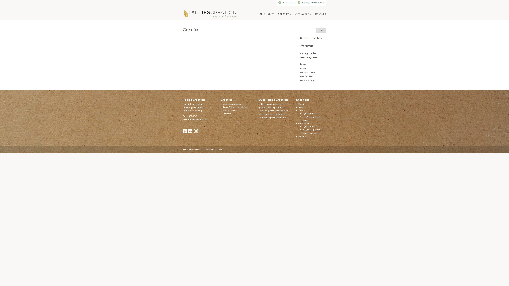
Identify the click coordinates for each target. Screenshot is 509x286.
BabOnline (220, 149)
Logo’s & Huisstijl (309, 113)
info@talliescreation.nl (194, 119)
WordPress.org (307, 80)
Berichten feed (307, 72)
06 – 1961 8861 (190, 116)
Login (303, 68)
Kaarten (305, 120)
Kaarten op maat (309, 133)
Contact (320, 14)
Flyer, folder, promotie (312, 117)
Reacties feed (306, 76)
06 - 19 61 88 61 (288, 3)
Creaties (283, 14)
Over (271, 14)
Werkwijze (302, 14)
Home (261, 14)
